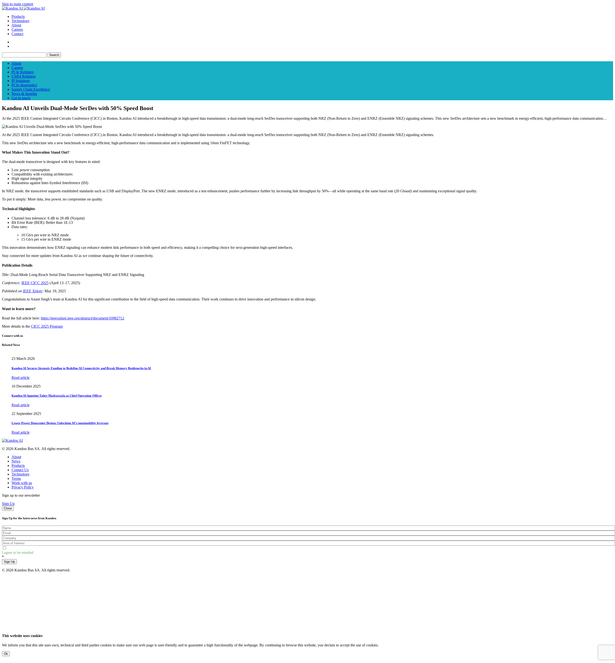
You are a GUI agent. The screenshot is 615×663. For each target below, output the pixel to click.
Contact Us (20, 470)
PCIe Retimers (23, 72)
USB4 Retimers (24, 76)
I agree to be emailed (17, 552)
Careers (17, 29)
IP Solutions (21, 81)
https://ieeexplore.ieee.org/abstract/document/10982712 (82, 318)
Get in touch (21, 98)
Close (8, 508)
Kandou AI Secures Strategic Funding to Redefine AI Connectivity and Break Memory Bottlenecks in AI (81, 368)
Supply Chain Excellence (31, 89)
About (16, 25)
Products (18, 16)
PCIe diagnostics (24, 85)
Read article (21, 377)
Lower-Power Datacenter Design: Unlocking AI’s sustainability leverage (60, 423)
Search (54, 55)
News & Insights (24, 94)
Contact (17, 34)
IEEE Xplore (32, 291)
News (16, 461)
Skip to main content (17, 4)
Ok (6, 654)
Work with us (22, 483)
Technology (21, 21)
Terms (16, 478)
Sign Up (8, 503)
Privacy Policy (23, 487)
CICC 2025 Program (47, 326)
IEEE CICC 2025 (35, 283)
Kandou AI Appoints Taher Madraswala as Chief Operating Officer (57, 395)
